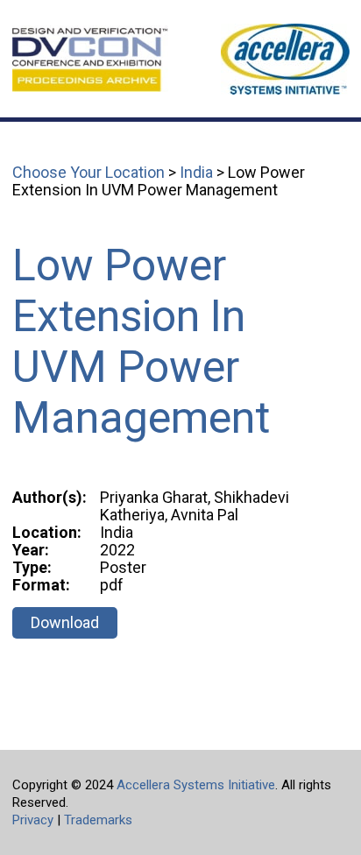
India (196, 172)
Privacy (32, 820)
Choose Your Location (88, 172)
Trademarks (98, 820)
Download (65, 622)
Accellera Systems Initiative (196, 785)
